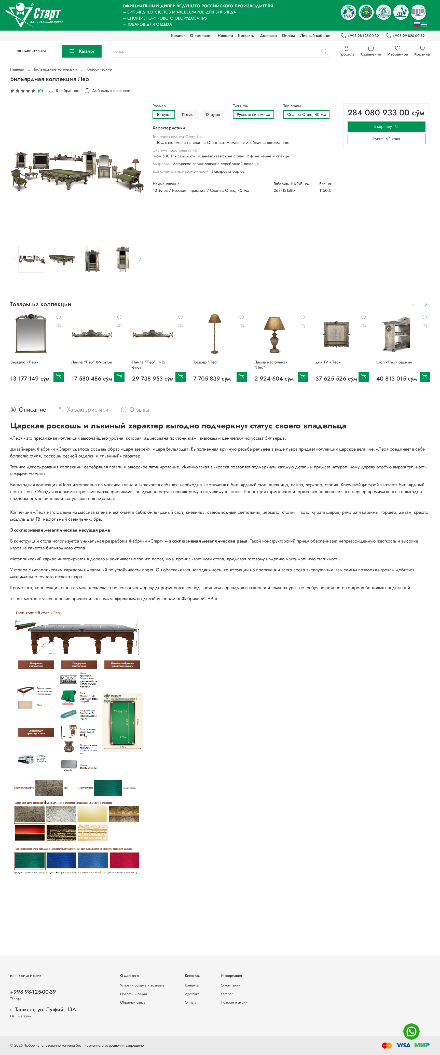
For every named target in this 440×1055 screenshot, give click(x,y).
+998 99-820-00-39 (409, 35)
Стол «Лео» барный (394, 362)
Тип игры (241, 105)
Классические (99, 69)
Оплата (288, 35)
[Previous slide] (18, 171)
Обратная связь (132, 1002)
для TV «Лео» (328, 362)
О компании (201, 35)
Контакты (246, 35)
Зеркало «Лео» (24, 362)
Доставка (268, 35)
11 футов (188, 114)
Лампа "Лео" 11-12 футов (148, 364)
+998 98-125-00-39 (363, 35)
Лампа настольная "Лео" (270, 364)
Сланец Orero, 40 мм (306, 114)
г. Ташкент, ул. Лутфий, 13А (43, 1009)
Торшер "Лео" (205, 362)
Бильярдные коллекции (55, 69)
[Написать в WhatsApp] (411, 1031)
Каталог (178, 35)
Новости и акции (133, 993)
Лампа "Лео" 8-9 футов (91, 362)
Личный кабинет (315, 35)
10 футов (163, 114)
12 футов (212, 114)
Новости (225, 35)
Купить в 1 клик (386, 139)
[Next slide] (136, 171)
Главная (17, 69)
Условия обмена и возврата (142, 985)
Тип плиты (292, 105)
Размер (159, 105)
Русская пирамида (253, 114)
